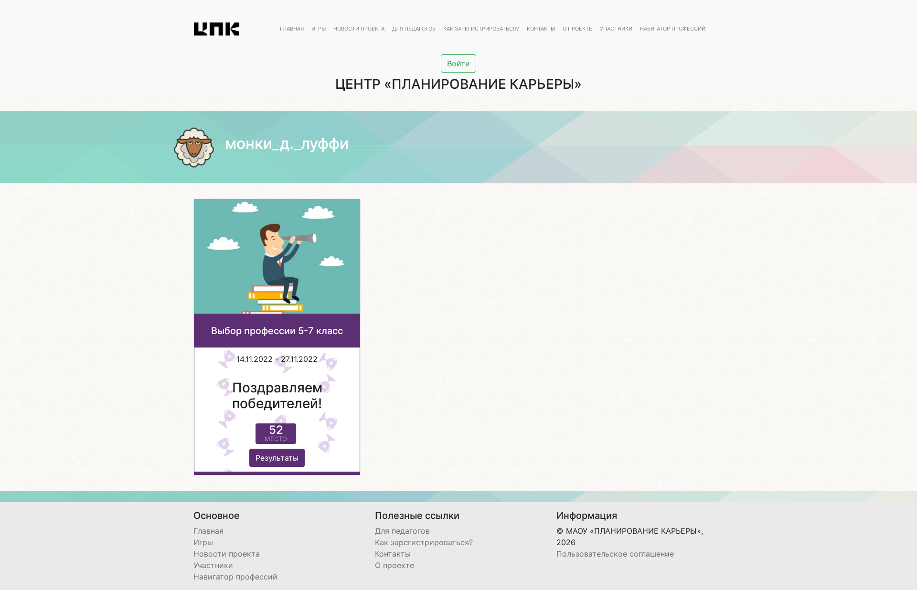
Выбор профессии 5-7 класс (277, 331)
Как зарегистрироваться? (481, 29)
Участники (616, 29)
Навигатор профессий (672, 29)
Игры (318, 29)
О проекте (577, 29)
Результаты (277, 458)
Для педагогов (414, 29)
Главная (292, 29)
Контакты (541, 29)
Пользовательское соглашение (615, 553)
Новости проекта (358, 29)
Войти (458, 63)
